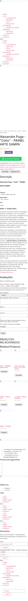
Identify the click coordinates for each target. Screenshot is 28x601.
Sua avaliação (4, 292)
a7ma (17, 165)
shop (6, 169)
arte (20, 165)
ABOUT (5, 498)
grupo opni (17, 167)
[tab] (5, 171)
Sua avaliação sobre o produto (9, 297)
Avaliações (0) (15, 171)
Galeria (11, 167)
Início (1, 131)
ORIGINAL (3, 165)
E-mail (2, 313)
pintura (2, 169)
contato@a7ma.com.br (6, 272)
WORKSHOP (6, 29)
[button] (14, 39)
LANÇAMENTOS (11, 18)
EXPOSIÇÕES (7, 25)
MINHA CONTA (7, 500)
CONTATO (6, 37)
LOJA (4, 16)
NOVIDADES (9, 33)
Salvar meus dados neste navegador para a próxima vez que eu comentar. (13, 321)
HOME (5, 14)
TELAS (8, 22)
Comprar (9, 152)
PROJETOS (9, 31)
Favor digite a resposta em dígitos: (10, 324)
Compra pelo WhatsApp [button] (12, 159)
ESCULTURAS (10, 24)
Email (1, 541)
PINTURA (9, 165)
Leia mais (4, 371)
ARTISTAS (6, 35)
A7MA (5, 131)
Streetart (11, 169)
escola (7, 167)
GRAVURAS (9, 20)
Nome (2, 306)
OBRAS (22, 163)
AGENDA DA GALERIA (12, 27)
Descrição (5, 171)
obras (23, 167)
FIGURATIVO (16, 163)
